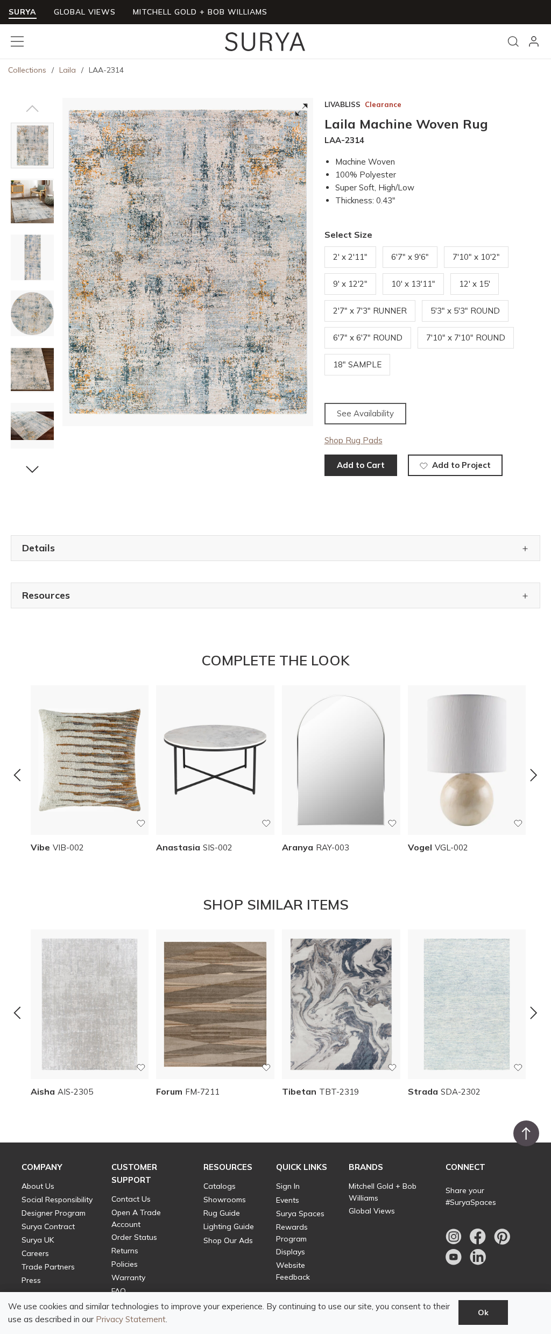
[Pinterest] (502, 1237)
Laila (67, 70)
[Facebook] (478, 1237)
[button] (32, 108)
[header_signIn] (533, 41)
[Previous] (17, 774)
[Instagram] (454, 1237)
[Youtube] (454, 1257)
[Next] (533, 774)
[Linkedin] (478, 1257)
